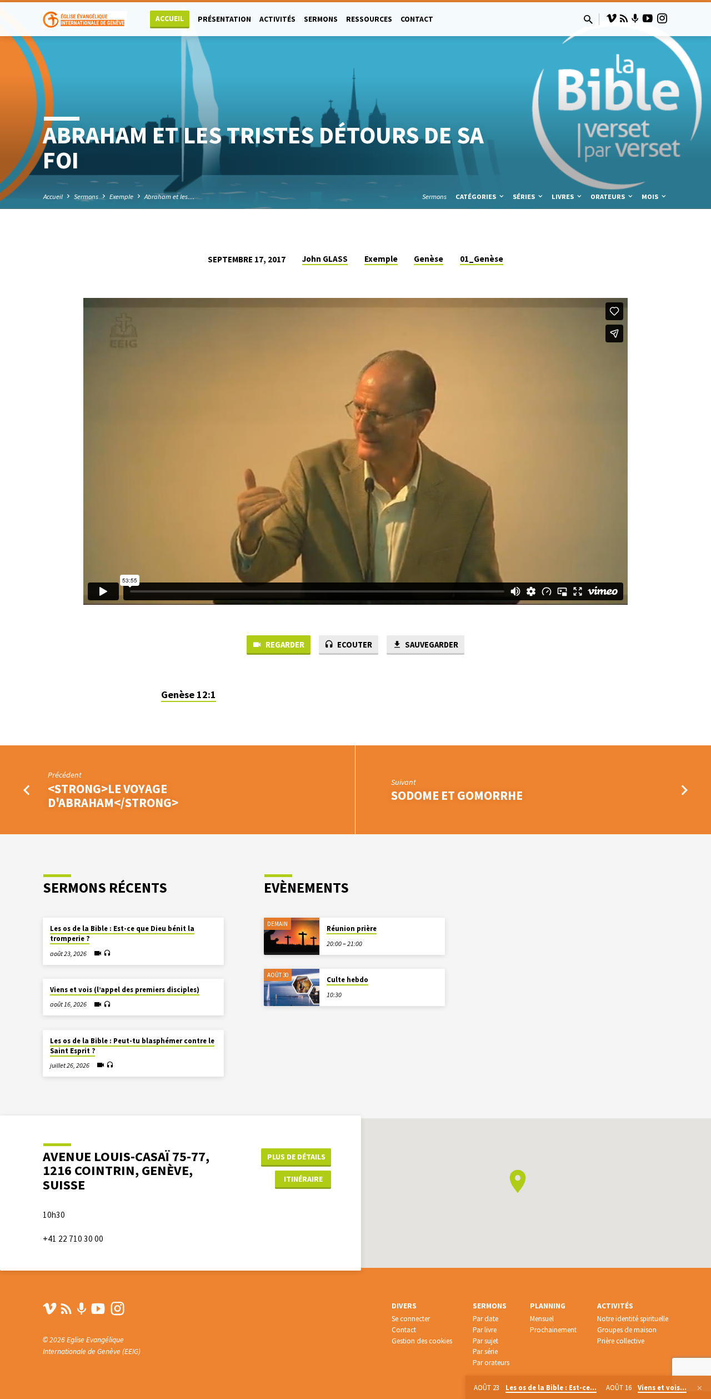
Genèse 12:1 (188, 694)
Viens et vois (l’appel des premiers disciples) (124, 989)
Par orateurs (491, 1362)
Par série (485, 1351)
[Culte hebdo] (291, 987)
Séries (525, 196)
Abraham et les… (169, 196)
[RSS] (624, 18)
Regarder (284, 644)
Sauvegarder (430, 644)
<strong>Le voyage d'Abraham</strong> (113, 795)
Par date (485, 1318)
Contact (416, 19)
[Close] (699, 1387)
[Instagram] (662, 18)
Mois (651, 196)
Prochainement (553, 1330)
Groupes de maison (627, 1330)
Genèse (428, 258)
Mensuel (542, 1318)
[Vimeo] (611, 18)
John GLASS (325, 258)
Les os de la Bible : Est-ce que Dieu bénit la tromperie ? (122, 933)
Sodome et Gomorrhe (457, 795)
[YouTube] (648, 18)
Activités (277, 19)
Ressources (369, 19)
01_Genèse (481, 258)
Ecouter (354, 644)
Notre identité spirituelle (632, 1318)
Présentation (224, 19)
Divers (404, 1306)
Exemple (121, 196)
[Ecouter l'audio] (107, 953)
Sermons (321, 19)
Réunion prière (352, 928)
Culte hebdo (347, 979)
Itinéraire (303, 1179)
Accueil (170, 18)
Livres (563, 196)
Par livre (485, 1330)
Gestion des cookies (422, 1341)
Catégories (476, 196)
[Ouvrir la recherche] (588, 19)
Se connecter (411, 1318)
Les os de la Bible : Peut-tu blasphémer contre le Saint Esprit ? (132, 1046)
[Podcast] (635, 19)
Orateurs (608, 196)
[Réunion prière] (291, 936)
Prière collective (620, 1341)
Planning (547, 1306)
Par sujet (485, 1341)
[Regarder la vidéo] (97, 953)
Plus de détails (296, 1157)
